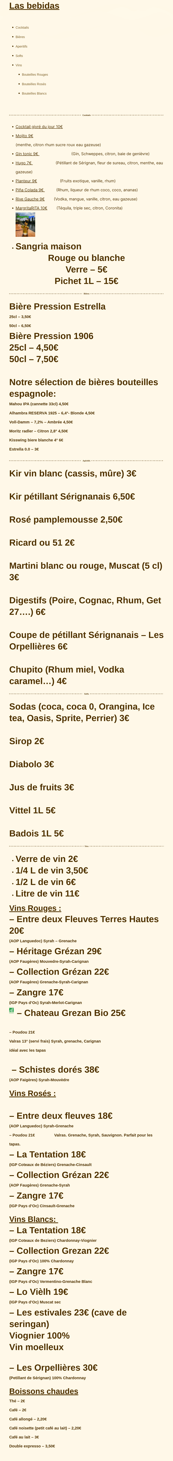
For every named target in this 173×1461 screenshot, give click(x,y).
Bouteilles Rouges (35, 74)
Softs (19, 56)
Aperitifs (21, 46)
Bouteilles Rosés (34, 84)
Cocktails (22, 27)
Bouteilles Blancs (34, 93)
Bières (20, 37)
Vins (19, 65)
